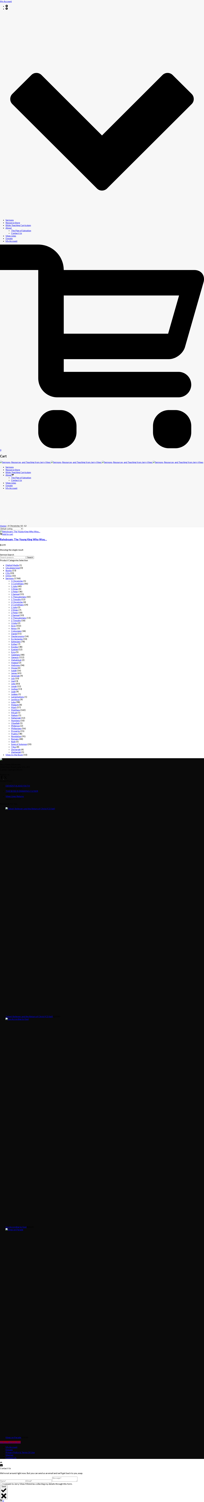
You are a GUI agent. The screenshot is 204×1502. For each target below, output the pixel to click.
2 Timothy (16, 620)
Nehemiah (16, 717)
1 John (14, 586)
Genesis (15, 657)
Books (9, 570)
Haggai (14, 662)
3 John (14, 623)
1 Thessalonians (18, 596)
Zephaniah (16, 752)
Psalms (14, 733)
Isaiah (14, 670)
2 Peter (14, 612)
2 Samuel (15, 615)
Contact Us (16, 233)
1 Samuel (15, 594)
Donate (9, 238)
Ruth (13, 741)
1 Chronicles (17, 581)
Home (3, 525)
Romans (15, 739)
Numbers (15, 720)
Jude (13, 691)
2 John (14, 607)
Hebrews (15, 665)
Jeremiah (15, 675)
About (9, 228)
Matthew (15, 710)
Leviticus (15, 699)
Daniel (14, 633)
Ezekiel (14, 649)
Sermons (10, 220)
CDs (8, 573)
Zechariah (16, 749)
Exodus (14, 646)
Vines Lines (11, 235)
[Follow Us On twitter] (5, 778)
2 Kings (14, 610)
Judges (14, 694)
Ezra (13, 652)
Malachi (15, 704)
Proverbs (15, 731)
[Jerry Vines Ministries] (101, 462)
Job (13, 678)
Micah (14, 712)
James (14, 673)
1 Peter (14, 591)
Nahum (14, 715)
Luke (13, 702)
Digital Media (12, 565)
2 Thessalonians (18, 617)
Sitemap (9, 1455)
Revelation (16, 736)
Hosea (14, 667)
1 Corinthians (17, 583)
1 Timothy (16, 599)
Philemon (15, 725)
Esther (14, 644)
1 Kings (14, 588)
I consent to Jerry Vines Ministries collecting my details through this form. (37, 1483)
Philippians (16, 728)
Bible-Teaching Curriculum (18, 225)
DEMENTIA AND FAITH (18, 785)
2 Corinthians (17, 604)
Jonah (14, 686)
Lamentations (17, 696)
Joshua (14, 689)
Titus (13, 746)
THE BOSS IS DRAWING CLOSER (22, 791)
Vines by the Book (14, 754)
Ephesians (16, 641)
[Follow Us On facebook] (1, 778)
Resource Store (13, 222)
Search (30, 557)
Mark (14, 707)
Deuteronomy (17, 636)
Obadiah (15, 723)
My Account (6, 1)
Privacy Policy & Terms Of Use (20, 1452)
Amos (14, 628)
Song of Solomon (19, 744)
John (13, 683)
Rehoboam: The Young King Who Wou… (23, 539)
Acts (13, 625)
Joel (13, 681)
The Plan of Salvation (21, 230)
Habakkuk (16, 660)
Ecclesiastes (17, 639)
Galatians (15, 654)
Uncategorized (13, 567)
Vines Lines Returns (15, 796)
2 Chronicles (17, 602)
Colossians (16, 631)
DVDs (8, 575)
